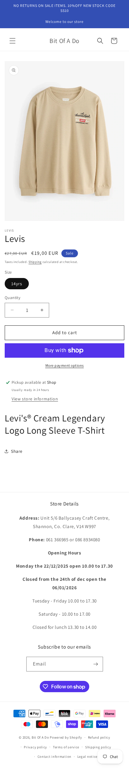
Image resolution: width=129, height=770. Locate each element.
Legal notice (87, 756)
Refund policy (99, 737)
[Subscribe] (96, 664)
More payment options (64, 365)
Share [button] (17, 451)
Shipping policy (98, 747)
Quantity (12, 297)
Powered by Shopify (66, 737)
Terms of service (66, 747)
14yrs (16, 283)
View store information (35, 399)
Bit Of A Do (40, 737)
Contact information (54, 756)
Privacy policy (35, 747)
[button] (12, 41)
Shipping (35, 262)
